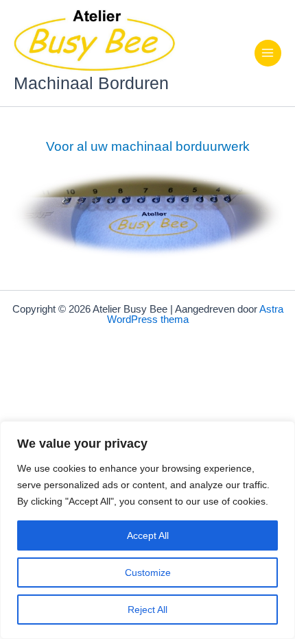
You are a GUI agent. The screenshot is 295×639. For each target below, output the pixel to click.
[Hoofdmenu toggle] (268, 53)
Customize (148, 572)
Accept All (148, 535)
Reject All (147, 609)
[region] (147, 530)
